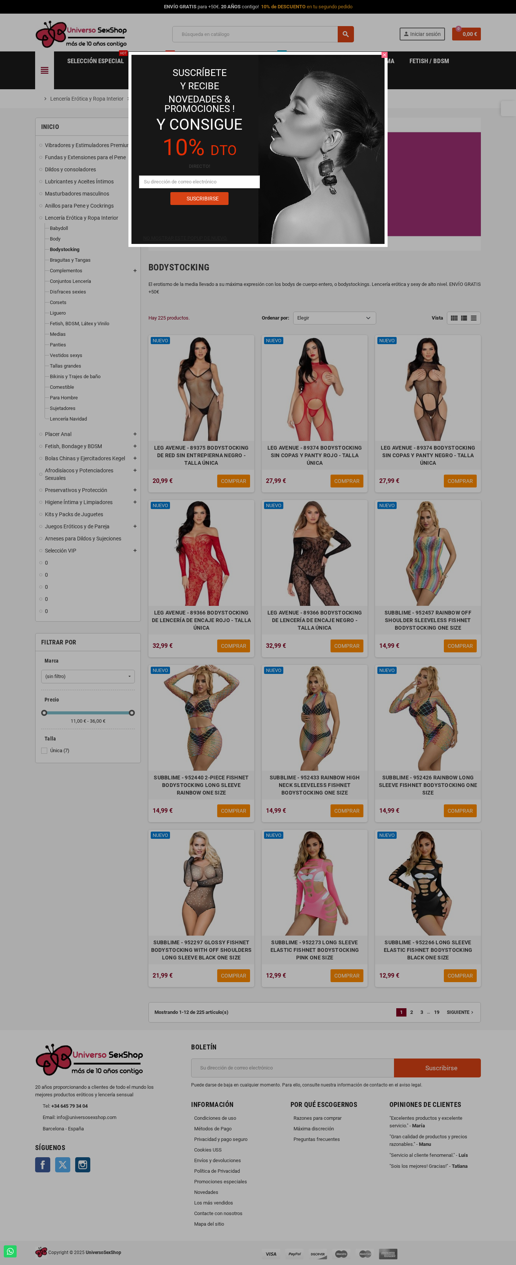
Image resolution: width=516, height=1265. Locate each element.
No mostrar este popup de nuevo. (185, 238)
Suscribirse (202, 199)
